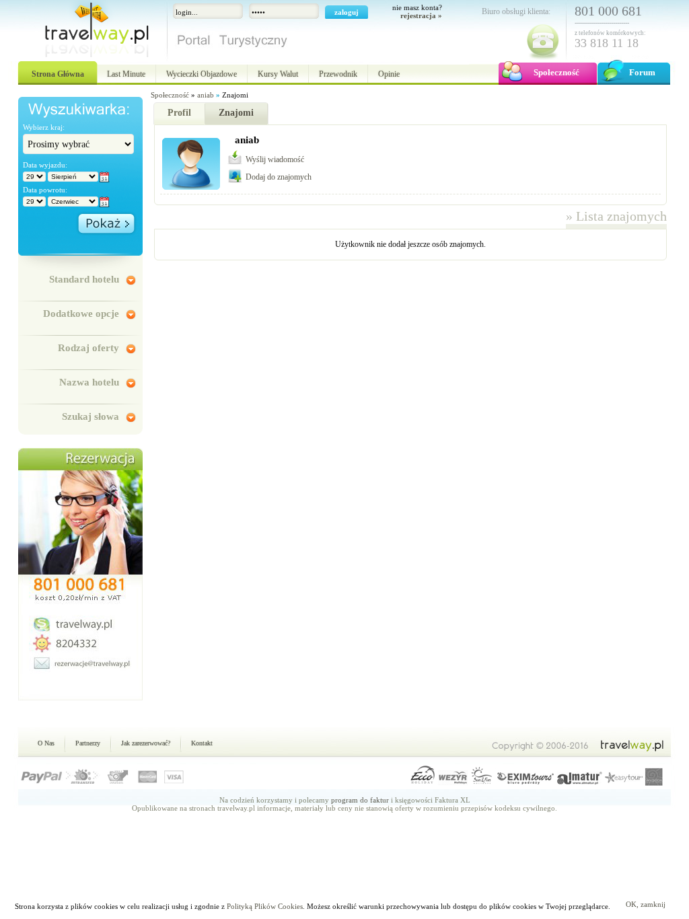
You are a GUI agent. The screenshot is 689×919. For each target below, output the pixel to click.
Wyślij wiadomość (275, 159)
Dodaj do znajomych (279, 177)
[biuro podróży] (89, 33)
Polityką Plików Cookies (265, 906)
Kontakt (202, 743)
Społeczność (170, 95)
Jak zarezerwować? (145, 743)
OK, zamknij (645, 904)
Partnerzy (87, 743)
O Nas (46, 743)
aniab (205, 95)
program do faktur (360, 800)
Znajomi (236, 113)
